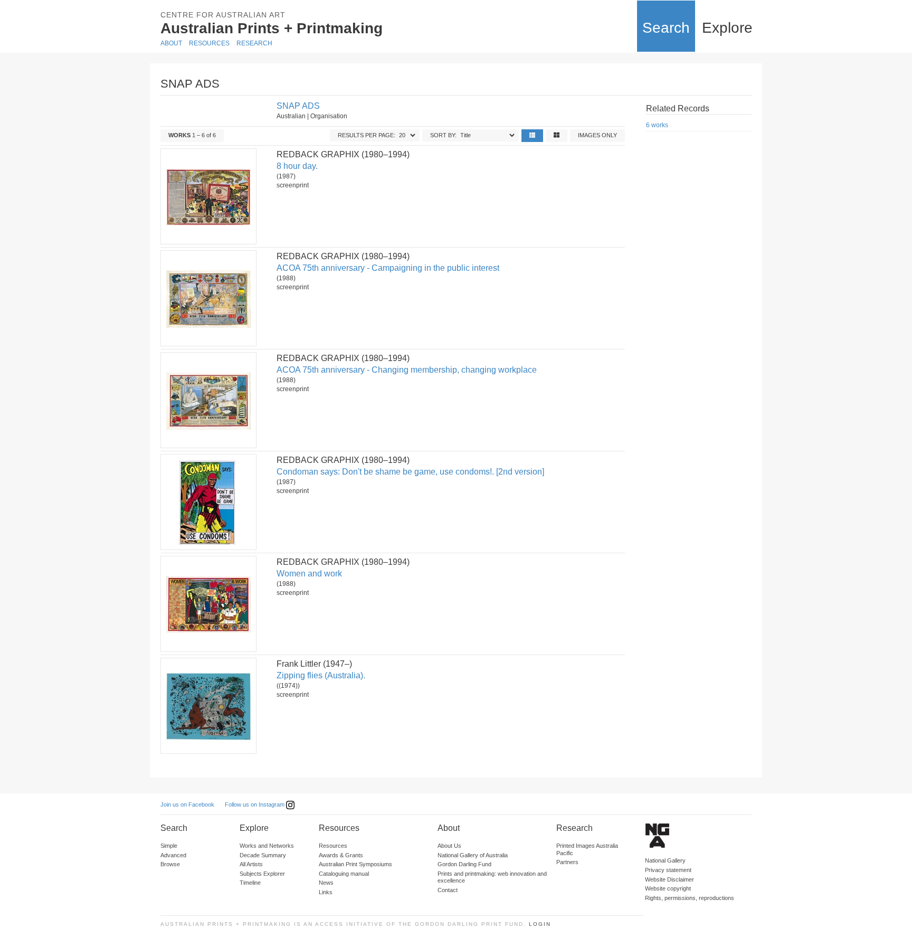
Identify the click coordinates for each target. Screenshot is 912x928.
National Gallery (665, 860)
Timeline (250, 882)
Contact (448, 890)
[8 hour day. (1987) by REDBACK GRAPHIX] (207, 196)
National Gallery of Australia (473, 855)
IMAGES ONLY (597, 135)
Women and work (309, 573)
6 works (657, 125)
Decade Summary (263, 855)
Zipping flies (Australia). (321, 675)
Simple (168, 845)
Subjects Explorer (262, 873)
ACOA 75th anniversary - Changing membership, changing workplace (407, 369)
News (326, 882)
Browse (170, 864)
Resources (209, 43)
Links (325, 892)
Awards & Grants (341, 855)
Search (666, 28)
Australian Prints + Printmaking (271, 28)
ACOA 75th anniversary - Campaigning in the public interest (388, 267)
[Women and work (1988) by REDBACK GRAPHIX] (207, 604)
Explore (727, 28)
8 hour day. (297, 166)
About (171, 43)
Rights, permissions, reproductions (689, 898)
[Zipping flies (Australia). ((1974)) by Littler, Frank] (207, 706)
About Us (449, 845)
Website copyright (668, 888)
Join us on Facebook (187, 804)
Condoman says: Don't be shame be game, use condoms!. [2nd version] (410, 471)
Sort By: (443, 135)
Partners (567, 862)
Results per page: (366, 135)
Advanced (173, 855)
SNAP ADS (298, 105)
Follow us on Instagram (255, 804)
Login (540, 924)
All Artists (251, 864)
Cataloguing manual (344, 873)
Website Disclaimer (669, 879)
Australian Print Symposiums (355, 864)
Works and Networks (267, 845)
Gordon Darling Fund (464, 864)
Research (254, 43)
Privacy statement (668, 870)
